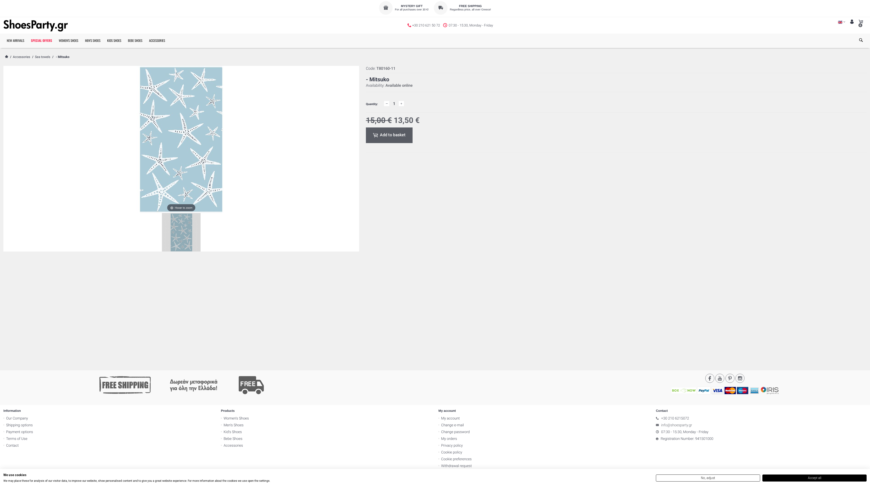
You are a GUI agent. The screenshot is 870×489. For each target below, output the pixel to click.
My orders (449, 438)
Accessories (21, 57)
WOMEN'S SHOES (68, 40)
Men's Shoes (234, 425)
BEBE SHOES (135, 40)
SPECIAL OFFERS (41, 40)
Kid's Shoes (233, 432)
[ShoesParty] (35, 25)
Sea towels (42, 57)
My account (450, 418)
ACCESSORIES (157, 40)
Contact (12, 445)
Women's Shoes (236, 418)
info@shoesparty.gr (676, 425)
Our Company (17, 418)
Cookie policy (451, 452)
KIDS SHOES (114, 40)
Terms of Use (16, 438)
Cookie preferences (456, 459)
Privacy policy (452, 445)
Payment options (19, 432)
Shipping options (19, 425)
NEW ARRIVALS (15, 40)
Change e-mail (452, 425)
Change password (455, 432)
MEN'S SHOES (92, 40)
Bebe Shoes (233, 438)
